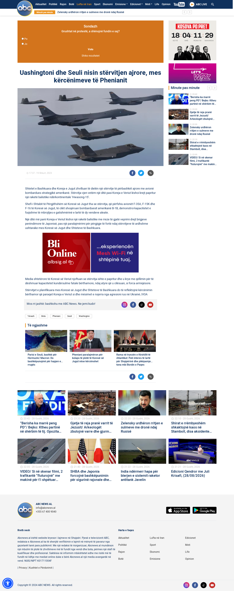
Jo (25, 44)
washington (84, 316)
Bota (43, 316)
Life (157, 4)
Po (25, 39)
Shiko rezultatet (90, 56)
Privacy (23, 568)
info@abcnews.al (45, 508)
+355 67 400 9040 (46, 512)
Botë (71, 4)
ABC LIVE (201, 4)
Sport (97, 4)
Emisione (120, 4)
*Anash (31, 316)
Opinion (166, 4)
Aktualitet (40, 4)
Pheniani (56, 316)
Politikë (53, 4)
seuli (69, 316)
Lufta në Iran (84, 4)
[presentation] (210, 88)
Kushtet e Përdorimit (40, 568)
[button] (7, 583)
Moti (147, 4)
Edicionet (135, 4)
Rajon (63, 4)
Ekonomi (108, 4)
